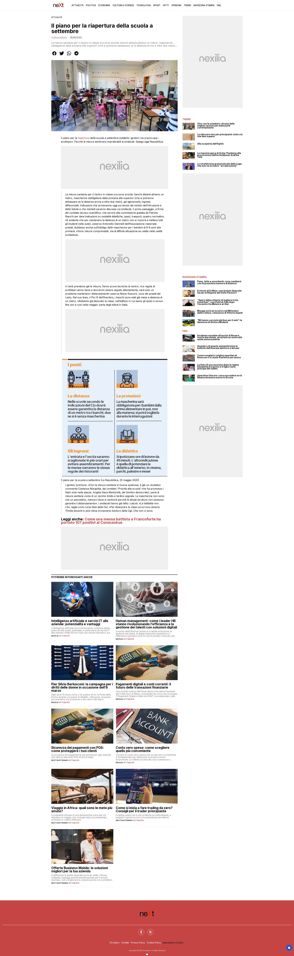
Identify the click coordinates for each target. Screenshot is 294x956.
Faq (219, 5)
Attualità (77, 5)
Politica (91, 5)
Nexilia (54, 636)
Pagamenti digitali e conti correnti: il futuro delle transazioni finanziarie (143, 686)
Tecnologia (143, 5)
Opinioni (176, 5)
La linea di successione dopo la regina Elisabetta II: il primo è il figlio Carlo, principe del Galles (218, 367)
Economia (104, 5)
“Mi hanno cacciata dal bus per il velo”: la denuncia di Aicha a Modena (219, 321)
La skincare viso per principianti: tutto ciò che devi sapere (220, 135)
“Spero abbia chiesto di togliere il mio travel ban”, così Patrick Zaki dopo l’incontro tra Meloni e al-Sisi (217, 302)
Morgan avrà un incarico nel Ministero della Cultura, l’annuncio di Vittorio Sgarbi (220, 312)
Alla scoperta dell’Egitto (210, 144)
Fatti (166, 5)
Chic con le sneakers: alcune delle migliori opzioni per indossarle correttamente (216, 126)
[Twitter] (148, 930)
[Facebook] (139, 930)
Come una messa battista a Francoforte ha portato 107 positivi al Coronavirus (111, 521)
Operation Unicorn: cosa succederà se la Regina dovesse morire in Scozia (219, 376)
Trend (187, 5)
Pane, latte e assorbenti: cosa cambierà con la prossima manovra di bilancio (219, 282)
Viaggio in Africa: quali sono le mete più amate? (81, 809)
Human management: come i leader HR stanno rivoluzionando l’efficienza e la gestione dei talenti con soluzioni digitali (146, 624)
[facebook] (54, 55)
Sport (156, 5)
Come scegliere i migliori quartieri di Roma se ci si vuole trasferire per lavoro (219, 356)
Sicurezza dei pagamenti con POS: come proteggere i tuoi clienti (77, 749)
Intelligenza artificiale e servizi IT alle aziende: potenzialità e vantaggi (79, 622)
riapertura (83, 137)
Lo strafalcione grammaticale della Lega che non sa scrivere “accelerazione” (219, 165)
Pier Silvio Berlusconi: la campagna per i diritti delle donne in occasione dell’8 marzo (82, 687)
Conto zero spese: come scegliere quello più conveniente (142, 749)
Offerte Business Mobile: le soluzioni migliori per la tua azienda (79, 869)
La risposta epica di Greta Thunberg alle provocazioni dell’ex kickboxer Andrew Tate (219, 155)
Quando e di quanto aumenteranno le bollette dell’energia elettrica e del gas (218, 347)
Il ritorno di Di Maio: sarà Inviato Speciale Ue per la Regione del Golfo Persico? (219, 292)
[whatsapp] (69, 55)
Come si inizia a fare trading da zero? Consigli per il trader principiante (144, 809)
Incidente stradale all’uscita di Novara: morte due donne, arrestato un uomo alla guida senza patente (219, 337)
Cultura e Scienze (123, 5)
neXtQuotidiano (59, 37)
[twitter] (62, 55)
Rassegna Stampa (204, 5)
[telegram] (76, 55)
